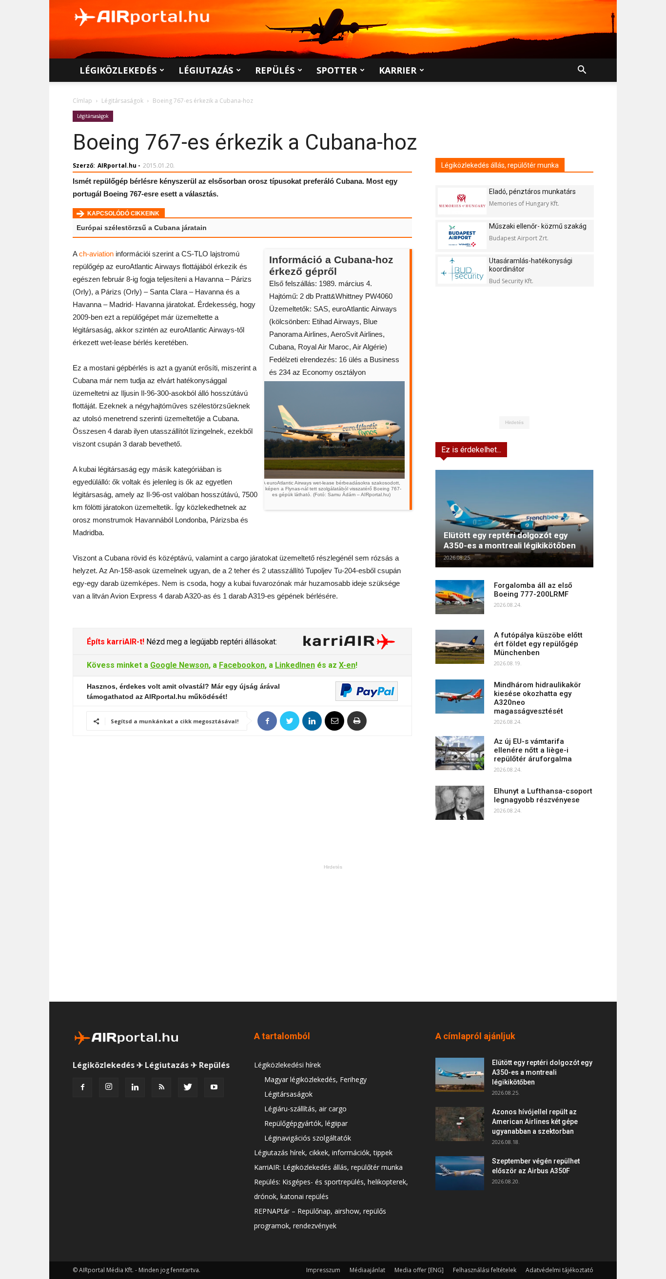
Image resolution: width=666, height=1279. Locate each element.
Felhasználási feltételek (484, 1270)
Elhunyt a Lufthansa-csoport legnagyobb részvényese (543, 795)
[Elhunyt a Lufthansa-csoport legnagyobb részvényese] (459, 803)
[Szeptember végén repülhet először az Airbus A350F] (459, 1173)
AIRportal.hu (117, 165)
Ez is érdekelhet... (471, 449)
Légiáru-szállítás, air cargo (305, 1108)
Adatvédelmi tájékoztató (559, 1270)
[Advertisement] (333, 933)
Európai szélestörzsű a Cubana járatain (142, 228)
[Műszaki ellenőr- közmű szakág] (462, 235)
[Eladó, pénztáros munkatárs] (462, 201)
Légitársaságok (122, 101)
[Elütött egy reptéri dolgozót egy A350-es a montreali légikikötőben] (514, 518)
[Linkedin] (135, 1087)
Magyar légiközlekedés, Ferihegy (315, 1079)
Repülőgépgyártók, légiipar (306, 1123)
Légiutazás (205, 70)
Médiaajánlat (367, 1270)
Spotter (336, 70)
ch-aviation (96, 254)
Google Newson (179, 665)
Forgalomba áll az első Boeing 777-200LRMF (533, 590)
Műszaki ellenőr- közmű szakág (538, 226)
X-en (347, 665)
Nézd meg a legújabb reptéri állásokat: (210, 641)
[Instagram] (108, 1087)
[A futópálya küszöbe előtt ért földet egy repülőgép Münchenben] (459, 647)
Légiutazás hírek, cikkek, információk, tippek (323, 1152)
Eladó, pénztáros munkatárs (532, 191)
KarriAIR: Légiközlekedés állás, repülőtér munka (328, 1167)
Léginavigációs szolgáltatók (307, 1138)
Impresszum (323, 1270)
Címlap (82, 101)
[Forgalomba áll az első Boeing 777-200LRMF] (459, 597)
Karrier (397, 70)
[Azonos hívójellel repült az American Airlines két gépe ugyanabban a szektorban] (459, 1124)
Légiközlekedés (118, 70)
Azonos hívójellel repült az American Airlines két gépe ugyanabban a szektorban (535, 1121)
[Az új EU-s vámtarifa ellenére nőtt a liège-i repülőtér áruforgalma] (459, 753)
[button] (581, 71)
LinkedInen (295, 665)
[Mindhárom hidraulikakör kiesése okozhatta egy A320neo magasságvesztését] (459, 696)
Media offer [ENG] (419, 1270)
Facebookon (242, 665)
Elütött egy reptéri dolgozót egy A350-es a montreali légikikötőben (510, 540)
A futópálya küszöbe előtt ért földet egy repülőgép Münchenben (538, 644)
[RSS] (161, 1087)
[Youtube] (214, 1087)
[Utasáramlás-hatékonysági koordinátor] (462, 270)
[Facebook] (82, 1087)
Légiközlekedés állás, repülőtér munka (500, 165)
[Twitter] (187, 1087)
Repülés (274, 70)
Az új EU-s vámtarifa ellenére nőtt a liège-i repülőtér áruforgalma (533, 750)
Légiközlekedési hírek (287, 1064)
